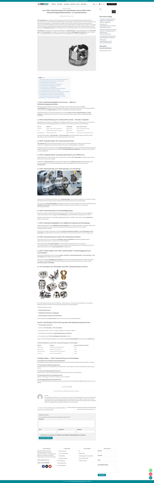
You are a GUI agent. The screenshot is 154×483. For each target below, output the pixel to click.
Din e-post (100, 455)
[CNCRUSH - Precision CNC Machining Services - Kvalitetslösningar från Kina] (43, 4)
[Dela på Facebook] (62, 387)
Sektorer (59, 4)
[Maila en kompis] (67, 387)
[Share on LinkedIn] (71, 387)
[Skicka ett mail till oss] (46, 466)
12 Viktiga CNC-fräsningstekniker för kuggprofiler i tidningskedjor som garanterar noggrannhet (108, 20)
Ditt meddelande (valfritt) (103, 464)
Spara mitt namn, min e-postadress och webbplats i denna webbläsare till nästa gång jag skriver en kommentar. (63, 435)
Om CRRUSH (66, 4)
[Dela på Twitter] (65, 387)
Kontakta (72, 4)
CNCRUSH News (66, 391)
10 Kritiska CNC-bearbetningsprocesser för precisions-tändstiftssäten (106, 41)
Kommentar (41, 419)
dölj (43, 77)
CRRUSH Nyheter (67, 8)
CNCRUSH (44, 381)
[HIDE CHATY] (150, 477)
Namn (40, 429)
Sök (100, 9)
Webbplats (79, 429)
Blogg (77, 4)
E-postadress (61, 429)
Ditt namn (100, 450)
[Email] (150, 474)
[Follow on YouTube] (50, 466)
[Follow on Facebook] (43, 466)
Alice (72, 16)
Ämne (99, 460)
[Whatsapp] (150, 470)
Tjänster (53, 4)
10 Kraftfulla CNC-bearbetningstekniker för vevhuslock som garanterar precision (108, 26)
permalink (77, 391)
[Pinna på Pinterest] (69, 387)
